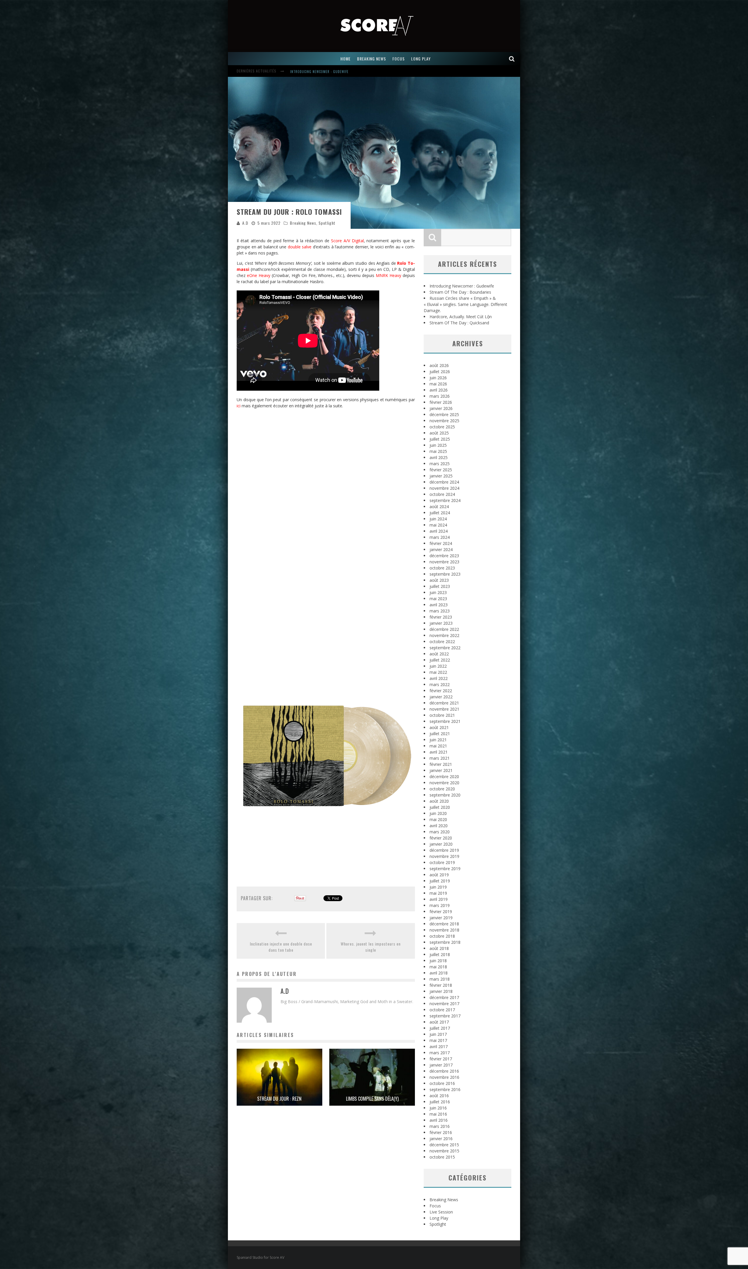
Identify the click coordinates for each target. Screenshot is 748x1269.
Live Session (441, 1212)
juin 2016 (438, 1108)
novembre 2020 (444, 782)
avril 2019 (439, 899)
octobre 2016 (442, 1083)
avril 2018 (439, 973)
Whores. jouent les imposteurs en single (371, 947)
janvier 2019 (441, 917)
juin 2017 (438, 1034)
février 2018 (441, 985)
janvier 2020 (441, 844)
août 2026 (439, 365)
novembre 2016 (444, 1077)
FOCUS (398, 59)
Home (345, 59)
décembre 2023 (444, 555)
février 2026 (441, 402)
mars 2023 (440, 611)
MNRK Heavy (388, 275)
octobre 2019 (442, 862)
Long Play (439, 1218)
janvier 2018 (441, 991)
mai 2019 (438, 893)
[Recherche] (512, 59)
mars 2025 (440, 463)
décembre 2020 (444, 776)
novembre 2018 (444, 930)
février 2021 (441, 764)
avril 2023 (439, 604)
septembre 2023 (445, 574)
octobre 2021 (442, 715)
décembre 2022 (444, 629)
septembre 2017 (445, 1016)
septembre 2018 (445, 942)
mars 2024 (440, 537)
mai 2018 (438, 967)
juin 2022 (438, 666)
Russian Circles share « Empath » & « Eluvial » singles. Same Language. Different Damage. (465, 304)
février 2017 (441, 1059)
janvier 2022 (441, 697)
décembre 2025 (444, 414)
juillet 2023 (440, 586)
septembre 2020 (445, 795)
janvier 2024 (441, 549)
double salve (300, 247)
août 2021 (439, 727)
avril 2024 (439, 531)
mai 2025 (438, 451)
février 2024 (441, 543)
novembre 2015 (444, 1151)
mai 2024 (438, 525)
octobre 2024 (442, 494)
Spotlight (326, 223)
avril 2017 (439, 1046)
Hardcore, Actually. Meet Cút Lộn (461, 316)
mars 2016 (440, 1126)
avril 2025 (439, 457)
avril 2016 (439, 1120)
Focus (435, 1206)
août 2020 (439, 801)
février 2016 (441, 1132)
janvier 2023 (441, 623)
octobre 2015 (442, 1157)
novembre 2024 (444, 488)
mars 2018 (440, 979)
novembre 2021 (444, 709)
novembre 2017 (444, 1003)
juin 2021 (438, 739)
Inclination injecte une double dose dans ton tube (281, 947)
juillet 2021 (440, 733)
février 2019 (441, 911)
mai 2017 (438, 1040)
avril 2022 (439, 678)
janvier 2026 (441, 408)
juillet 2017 (440, 1028)
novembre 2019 (444, 856)
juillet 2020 (440, 807)
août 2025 (439, 433)
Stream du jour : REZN (279, 1098)
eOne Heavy (258, 275)
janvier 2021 (441, 770)
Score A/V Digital (347, 240)
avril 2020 (439, 825)
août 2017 (439, 1022)
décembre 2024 (444, 482)
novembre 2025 (444, 420)
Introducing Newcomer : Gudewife (462, 286)
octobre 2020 (442, 789)
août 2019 (439, 874)
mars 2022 (440, 684)
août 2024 (439, 506)
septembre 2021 (445, 721)
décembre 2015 (444, 1144)
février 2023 (441, 617)
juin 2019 (438, 887)
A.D (245, 223)
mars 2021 (440, 758)
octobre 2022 (442, 641)
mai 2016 (438, 1114)
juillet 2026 (440, 371)
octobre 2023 (442, 568)
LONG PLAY (421, 59)
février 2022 (441, 690)
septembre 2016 (445, 1089)
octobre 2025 (442, 427)
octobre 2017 (442, 1009)
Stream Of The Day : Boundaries (317, 68)
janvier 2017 (441, 1065)
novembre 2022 (444, 635)
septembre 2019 (445, 868)
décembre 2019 (444, 850)
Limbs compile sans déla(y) (372, 1098)
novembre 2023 (444, 562)
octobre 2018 (442, 936)
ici (238, 405)
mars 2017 (440, 1052)
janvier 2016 (441, 1138)
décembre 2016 (444, 1071)
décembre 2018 (444, 924)
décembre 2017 (444, 997)
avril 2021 (439, 752)
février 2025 (441, 469)
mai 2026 (438, 384)
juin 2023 (438, 592)
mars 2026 (440, 396)
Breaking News (303, 223)
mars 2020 (440, 832)
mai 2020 (438, 819)
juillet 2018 (440, 954)
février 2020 (441, 838)
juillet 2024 (440, 512)
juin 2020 (438, 813)
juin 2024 (438, 519)
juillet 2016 (440, 1101)
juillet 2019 (440, 881)
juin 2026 (438, 377)
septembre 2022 (445, 647)
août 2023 (439, 580)
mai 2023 (438, 598)
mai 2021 (438, 746)
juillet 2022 (440, 660)
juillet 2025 (440, 439)
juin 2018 (438, 960)
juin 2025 (438, 445)
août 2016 (439, 1095)
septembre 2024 (445, 500)
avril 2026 (439, 390)
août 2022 (439, 654)
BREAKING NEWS (371, 59)
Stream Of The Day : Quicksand (459, 323)
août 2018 (439, 948)
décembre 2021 (444, 703)
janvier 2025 (441, 476)
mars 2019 (440, 905)
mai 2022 (438, 672)
